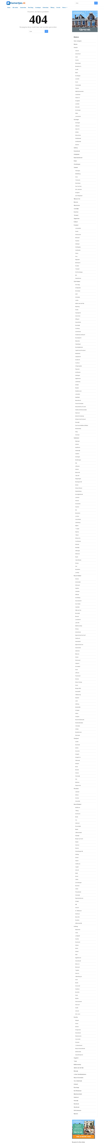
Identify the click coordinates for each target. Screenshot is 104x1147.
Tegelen (77, 970)
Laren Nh (77, 622)
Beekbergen (78, 459)
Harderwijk (77, 450)
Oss (76, 820)
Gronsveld (77, 985)
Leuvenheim (78, 519)
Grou (76, 256)
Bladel (76, 829)
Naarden (77, 697)
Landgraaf (77, 935)
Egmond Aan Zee (79, 644)
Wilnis (76, 113)
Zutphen (77, 453)
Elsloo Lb (77, 964)
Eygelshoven (78, 957)
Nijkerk (76, 525)
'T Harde (77, 528)
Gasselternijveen (79, 1054)
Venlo (76, 932)
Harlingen (77, 243)
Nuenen (77, 848)
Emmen (77, 1026)
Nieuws (64, 7)
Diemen (77, 578)
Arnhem (77, 444)
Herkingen (77, 375)
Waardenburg (78, 491)
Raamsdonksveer (78, 157)
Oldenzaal (77, 760)
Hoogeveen (78, 1029)
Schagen (77, 710)
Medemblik (77, 707)
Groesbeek (77, 503)
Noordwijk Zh (78, 337)
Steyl (76, 995)
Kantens (77, 144)
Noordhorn (77, 569)
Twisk (75, 1061)
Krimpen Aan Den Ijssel (80, 419)
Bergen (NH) (78, 688)
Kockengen (78, 110)
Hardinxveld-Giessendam (81, 409)
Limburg (76, 926)
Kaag (76, 431)
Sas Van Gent (78, 186)
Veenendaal (78, 85)
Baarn (76, 72)
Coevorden (77, 1039)
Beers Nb (77, 917)
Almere (77, 794)
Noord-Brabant (77, 804)
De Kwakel (77, 666)
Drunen (76, 857)
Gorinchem (77, 316)
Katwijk (77, 384)
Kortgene (77, 192)
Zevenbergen (77, 164)
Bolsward (77, 237)
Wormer (77, 679)
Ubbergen (77, 550)
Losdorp (77, 572)
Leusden (77, 78)
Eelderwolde (78, 1051)
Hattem (77, 469)
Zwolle (76, 741)
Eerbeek (77, 544)
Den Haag (30, 7)
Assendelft (77, 691)
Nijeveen (76, 1113)
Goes (76, 176)
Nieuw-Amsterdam (78, 1077)
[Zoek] (96, 3)
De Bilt (76, 69)
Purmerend (77, 675)
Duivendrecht (78, 600)
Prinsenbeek (78, 892)
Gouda (76, 309)
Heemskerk (78, 641)
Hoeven (77, 907)
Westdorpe (77, 183)
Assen (76, 1023)
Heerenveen (78, 234)
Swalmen (77, 989)
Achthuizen (77, 372)
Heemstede (78, 647)
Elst (76, 510)
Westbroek (76, 1107)
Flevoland (76, 788)
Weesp (77, 629)
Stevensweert (78, 1001)
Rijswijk (77, 387)
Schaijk (77, 901)
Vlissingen (77, 170)
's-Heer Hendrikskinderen (80, 1074)
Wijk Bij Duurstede (79, 91)
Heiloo (76, 713)
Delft (76, 294)
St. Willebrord (78, 910)
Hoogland (77, 100)
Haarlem (77, 588)
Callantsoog (78, 694)
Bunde (76, 982)
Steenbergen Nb (79, 851)
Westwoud (77, 660)
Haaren (76, 860)
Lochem (77, 516)
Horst (76, 979)
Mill (76, 904)
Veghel (77, 866)
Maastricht (77, 929)
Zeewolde (77, 801)
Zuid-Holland (77, 281)
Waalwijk (77, 835)
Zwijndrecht (78, 356)
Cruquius (77, 716)
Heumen (77, 506)
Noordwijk (77, 325)
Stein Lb (77, 973)
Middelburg (77, 173)
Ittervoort (77, 1004)
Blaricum (77, 654)
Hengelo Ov (78, 757)
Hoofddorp (77, 597)
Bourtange (76, 1087)
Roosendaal (78, 826)
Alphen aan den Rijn (79, 303)
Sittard (76, 951)
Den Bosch (77, 813)
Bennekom (77, 513)
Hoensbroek (77, 151)
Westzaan (77, 735)
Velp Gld (77, 475)
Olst (76, 779)
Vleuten (77, 88)
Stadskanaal (78, 138)
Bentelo (77, 769)
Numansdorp (78, 428)
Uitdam (77, 729)
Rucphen (77, 920)
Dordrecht (77, 359)
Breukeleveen (78, 732)
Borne (76, 766)
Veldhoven (77, 863)
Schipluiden (76, 154)
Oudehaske (77, 250)
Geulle (76, 1007)
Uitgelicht (76, 1058)
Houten (77, 60)
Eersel (76, 876)
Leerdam (77, 103)
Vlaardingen (78, 344)
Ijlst (76, 275)
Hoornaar (77, 434)
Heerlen (77, 939)
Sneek (76, 231)
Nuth (76, 954)
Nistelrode (76, 1104)
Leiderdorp (77, 381)
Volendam (77, 725)
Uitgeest (77, 663)
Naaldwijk (77, 397)
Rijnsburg (77, 306)
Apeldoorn (77, 447)
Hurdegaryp (78, 247)
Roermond (77, 942)
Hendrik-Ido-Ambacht (80, 334)
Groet (76, 669)
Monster (76, 202)
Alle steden (15, 7)
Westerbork (78, 1032)
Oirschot (77, 845)
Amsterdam (23, 7)
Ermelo (76, 485)
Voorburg (77, 328)
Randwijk (77, 547)
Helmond (77, 823)
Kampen (77, 763)
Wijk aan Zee (77, 199)
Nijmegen (77, 441)
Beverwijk (77, 613)
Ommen (77, 772)
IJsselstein (77, 94)
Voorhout (77, 362)
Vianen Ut (77, 97)
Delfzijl (76, 132)
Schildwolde (78, 141)
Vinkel (76, 888)
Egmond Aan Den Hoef (80, 635)
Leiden (76, 300)
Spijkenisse (78, 378)
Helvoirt (77, 870)
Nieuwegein (78, 63)
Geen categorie (77, 41)
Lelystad (77, 791)
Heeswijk (76, 1100)
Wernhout (77, 913)
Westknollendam (79, 722)
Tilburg (52, 7)
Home (8, 7)
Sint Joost (77, 1014)
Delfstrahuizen (77, 1110)
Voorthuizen (78, 541)
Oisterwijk (77, 895)
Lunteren (77, 497)
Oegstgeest (78, 312)
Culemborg (77, 522)
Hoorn (76, 685)
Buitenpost (77, 262)
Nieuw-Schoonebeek (80, 1048)
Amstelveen (78, 632)
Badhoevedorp (78, 625)
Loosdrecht (78, 619)
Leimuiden (77, 394)
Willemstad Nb (78, 923)
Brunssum (77, 967)
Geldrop (76, 147)
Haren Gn (77, 129)
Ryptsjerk (77, 259)
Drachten (76, 212)
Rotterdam (45, 7)
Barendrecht (78, 400)
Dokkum (76, 222)
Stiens (76, 253)
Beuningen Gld (78, 481)
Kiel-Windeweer (77, 1090)
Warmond (77, 412)
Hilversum (77, 585)
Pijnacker (77, 369)
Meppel (77, 1020)
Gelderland (76, 438)
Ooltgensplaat (78, 366)
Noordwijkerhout (79, 347)
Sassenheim (78, 322)
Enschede (77, 744)
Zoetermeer (78, 331)
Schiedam (77, 297)
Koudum (77, 265)
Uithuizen (77, 125)
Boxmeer (77, 885)
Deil (76, 566)
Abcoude (77, 107)
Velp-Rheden (78, 560)
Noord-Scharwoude (79, 719)
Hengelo (77, 754)
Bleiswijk (76, 1071)
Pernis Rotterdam (79, 403)
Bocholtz (77, 992)
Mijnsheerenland (78, 1094)
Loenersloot (78, 116)
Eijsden (77, 998)
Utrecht (58, 7)
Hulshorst (76, 1097)
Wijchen (77, 531)
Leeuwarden (78, 228)
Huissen (77, 500)
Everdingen (77, 75)
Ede (76, 463)
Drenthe (76, 1017)
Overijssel (76, 738)
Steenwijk (77, 776)
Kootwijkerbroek (79, 494)
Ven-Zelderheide (78, 1081)
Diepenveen (78, 785)
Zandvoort (77, 638)
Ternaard (76, 215)
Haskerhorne (78, 278)
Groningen (38, 7)
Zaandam (77, 607)
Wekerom (77, 553)
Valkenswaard (78, 832)
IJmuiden (77, 591)
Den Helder (77, 603)
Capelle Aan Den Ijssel (80, 350)
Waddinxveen (78, 391)
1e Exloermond (78, 1045)
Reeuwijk (77, 422)
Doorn (76, 82)
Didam (75, 161)
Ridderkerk (77, 353)
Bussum (77, 616)
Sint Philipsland (78, 195)
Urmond (77, 1010)
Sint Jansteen (78, 189)
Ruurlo (76, 556)
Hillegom (77, 319)
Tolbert (77, 535)
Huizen (76, 657)
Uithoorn (77, 672)
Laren (76, 700)
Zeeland (76, 167)
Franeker (77, 240)
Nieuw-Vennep (78, 682)
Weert (76, 948)
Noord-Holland (77, 575)
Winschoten (78, 135)
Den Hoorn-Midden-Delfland (81, 425)
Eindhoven (77, 807)
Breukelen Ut (78, 66)
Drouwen (77, 1042)
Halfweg (77, 704)
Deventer (77, 751)
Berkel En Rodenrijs (79, 416)
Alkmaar (77, 594)
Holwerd (76, 1084)
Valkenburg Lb (78, 976)
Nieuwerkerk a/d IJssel (80, 406)
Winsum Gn (77, 538)
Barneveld (77, 472)
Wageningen (78, 478)
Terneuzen (77, 180)
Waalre (76, 841)
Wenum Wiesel (78, 488)
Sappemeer (76, 218)
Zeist (76, 57)
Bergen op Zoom (79, 838)
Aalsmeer (77, 650)
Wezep (77, 563)
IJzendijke (76, 208)
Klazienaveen (78, 1036)
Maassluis (77, 341)
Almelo (76, 747)
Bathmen (77, 782)
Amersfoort (78, 53)
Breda (76, 816)
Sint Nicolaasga (78, 272)
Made (76, 873)
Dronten (77, 798)
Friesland (76, 225)
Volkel (76, 879)
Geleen (77, 945)
